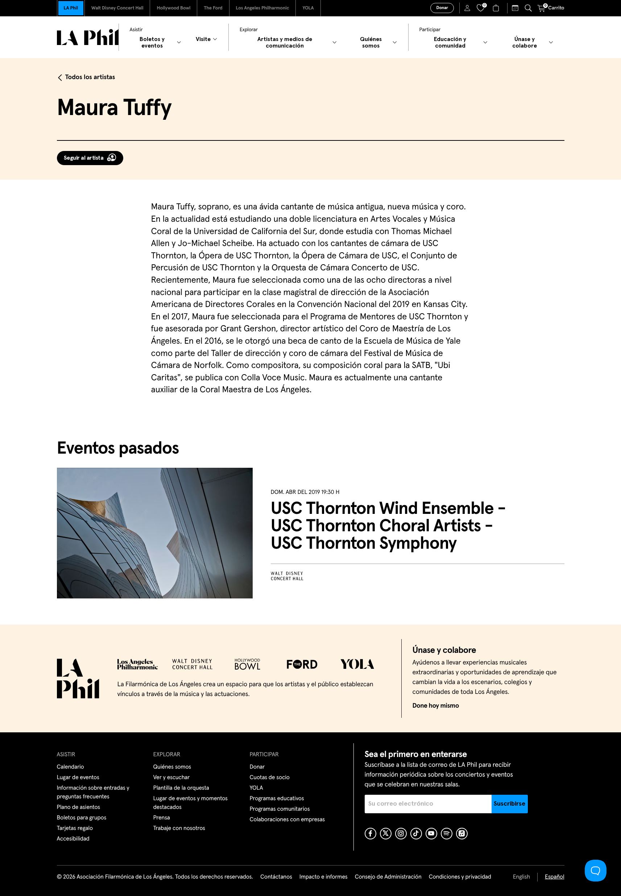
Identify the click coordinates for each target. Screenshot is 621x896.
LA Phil (71, 8)
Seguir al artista (84, 158)
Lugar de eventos (78, 778)
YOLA (308, 8)
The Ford (213, 8)
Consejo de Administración (388, 877)
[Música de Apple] (462, 833)
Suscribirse (509, 804)
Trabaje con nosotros (179, 828)
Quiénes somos (172, 767)
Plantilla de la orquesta (181, 788)
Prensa (161, 818)
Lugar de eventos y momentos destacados (190, 803)
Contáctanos (276, 877)
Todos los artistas (90, 77)
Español (554, 877)
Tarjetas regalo (75, 828)
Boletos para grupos (82, 818)
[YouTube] (431, 833)
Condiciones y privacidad (460, 877)
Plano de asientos (78, 807)
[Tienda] (497, 8)
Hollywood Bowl (173, 8)
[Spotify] (446, 833)
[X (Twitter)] (386, 833)
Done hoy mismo (436, 706)
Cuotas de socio (270, 778)
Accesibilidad (73, 839)
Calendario (70, 767)
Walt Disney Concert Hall (117, 8)
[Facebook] (370, 833)
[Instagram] (401, 833)
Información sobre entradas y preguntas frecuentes (93, 792)
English (521, 877)
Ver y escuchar (171, 778)
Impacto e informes (323, 877)
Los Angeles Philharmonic (262, 8)
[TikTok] (416, 833)
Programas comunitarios (280, 809)
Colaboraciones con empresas (287, 820)
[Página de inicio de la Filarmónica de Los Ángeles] (88, 37)
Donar (442, 8)
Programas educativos (277, 799)
